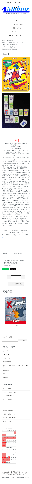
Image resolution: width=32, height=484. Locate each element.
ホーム (16, 20)
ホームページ (16, 35)
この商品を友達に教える (10, 262)
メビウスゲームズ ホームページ (12, 2)
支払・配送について (16, 24)
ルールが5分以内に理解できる (10, 49)
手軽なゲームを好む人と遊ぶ (10, 46)
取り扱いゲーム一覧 (8, 410)
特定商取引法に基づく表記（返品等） (14, 260)
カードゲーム (10, 40)
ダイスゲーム (6, 358)
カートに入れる (17, 284)
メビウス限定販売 (7, 399)
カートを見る (16, 31)
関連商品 (5, 377)
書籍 (4, 374)
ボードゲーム (6, 351)
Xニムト (16, 325)
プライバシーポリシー (24, 473)
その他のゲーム (7, 361)
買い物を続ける (8, 265)
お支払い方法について (9, 414)
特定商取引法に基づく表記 (9, 473)
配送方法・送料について (9, 417)
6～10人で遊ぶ (20, 42)
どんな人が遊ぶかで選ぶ (12, 44)
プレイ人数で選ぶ (11, 42)
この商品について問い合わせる (12, 263)
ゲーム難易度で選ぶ (11, 48)
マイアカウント (7, 421)
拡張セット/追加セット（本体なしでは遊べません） (15, 366)
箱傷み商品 (6, 370)
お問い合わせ (16, 28)
